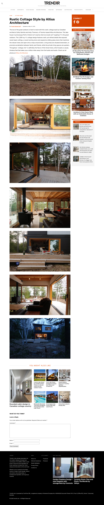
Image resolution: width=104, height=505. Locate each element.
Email (11, 443)
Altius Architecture (22, 53)
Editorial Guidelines (36, 461)
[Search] (2, 3)
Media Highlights (35, 463)
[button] (40, 75)
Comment (13, 423)
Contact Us (34, 467)
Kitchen (13, 9)
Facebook (45, 458)
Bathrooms (59, 9)
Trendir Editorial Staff (16, 26)
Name (12, 440)
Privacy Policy (34, 465)
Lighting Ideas (68, 9)
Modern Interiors (41, 9)
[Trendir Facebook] (74, 22)
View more (88, 9)
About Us (33, 458)
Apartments (20, 9)
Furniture (51, 9)
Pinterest (45, 461)
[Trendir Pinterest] (77, 22)
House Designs (30, 9)
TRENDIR (52, 3)
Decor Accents (78, 9)
